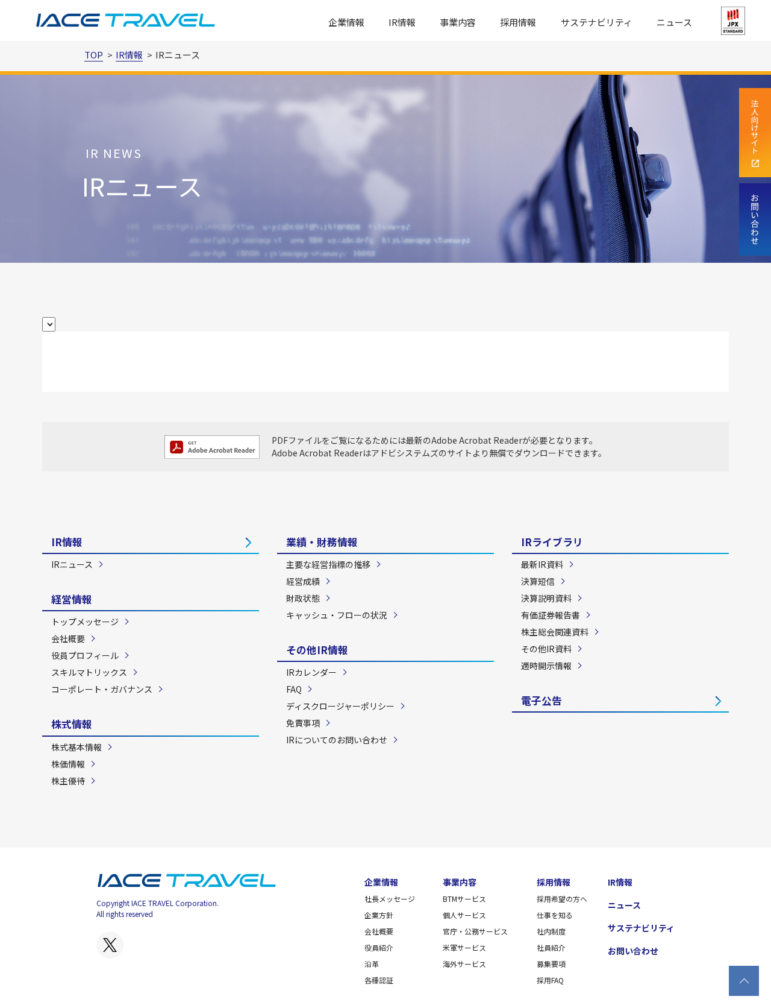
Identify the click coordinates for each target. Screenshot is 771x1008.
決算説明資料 (546, 598)
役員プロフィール (85, 655)
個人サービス (464, 915)
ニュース (674, 22)
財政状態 (303, 598)
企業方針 (378, 915)
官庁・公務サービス (475, 931)
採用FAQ (550, 980)
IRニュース (72, 564)
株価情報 (68, 764)
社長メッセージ (389, 898)
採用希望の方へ (562, 898)
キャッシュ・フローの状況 (336, 615)
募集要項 (551, 964)
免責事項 (303, 723)
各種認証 (378, 980)
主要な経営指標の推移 (328, 564)
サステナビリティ (596, 22)
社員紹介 (551, 947)
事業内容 (459, 882)
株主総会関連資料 (554, 632)
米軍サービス (464, 947)
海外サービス (464, 964)
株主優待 (68, 781)
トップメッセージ (85, 622)
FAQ (294, 689)
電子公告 (541, 700)
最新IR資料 (542, 564)
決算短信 (538, 581)
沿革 (371, 964)
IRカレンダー (311, 672)
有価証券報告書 (550, 615)
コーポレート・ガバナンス (101, 689)
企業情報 (381, 882)
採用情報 (553, 882)
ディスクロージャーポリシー (340, 706)
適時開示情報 (546, 666)
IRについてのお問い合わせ (336, 740)
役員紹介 (378, 947)
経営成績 (303, 581)
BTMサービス (464, 898)
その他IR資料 (546, 649)
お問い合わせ (633, 951)
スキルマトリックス (89, 672)
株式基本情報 (76, 747)
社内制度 (551, 931)
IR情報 (67, 542)
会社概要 (68, 638)
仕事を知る (555, 915)
